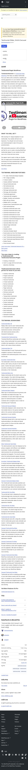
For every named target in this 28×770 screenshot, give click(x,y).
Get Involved (18, 726)
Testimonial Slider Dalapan (7, 390)
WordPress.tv (5, 733)
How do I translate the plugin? (8, 614)
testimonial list (23, 668)
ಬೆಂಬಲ (4, 62)
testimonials (23, 671)
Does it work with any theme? (8, 605)
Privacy (3, 721)
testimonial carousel (22, 665)
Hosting (3, 719)
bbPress (4, 742)
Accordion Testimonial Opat (8, 359)
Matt (3, 740)
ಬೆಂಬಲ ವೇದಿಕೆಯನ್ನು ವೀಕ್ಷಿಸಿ (7, 696)
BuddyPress (5, 745)
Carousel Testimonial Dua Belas (9, 528)
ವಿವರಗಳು (5, 51)
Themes (17, 717)
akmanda (6, 635)
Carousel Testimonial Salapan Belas (10, 481)
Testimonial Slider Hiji (6, 323)
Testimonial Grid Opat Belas (8, 517)
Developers (4, 731)
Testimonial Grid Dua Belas (8, 492)
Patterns (17, 721)
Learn (2, 726)
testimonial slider (16, 671)
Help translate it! (23, 10)
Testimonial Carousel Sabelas (8, 417)
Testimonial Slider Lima (7, 373)
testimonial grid (16, 668)
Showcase (17, 714)
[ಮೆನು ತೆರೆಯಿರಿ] (26, 2)
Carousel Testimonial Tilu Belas (9, 541)
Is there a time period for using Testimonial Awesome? (8, 600)
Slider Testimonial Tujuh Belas (8, 444)
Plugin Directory (5, 6)
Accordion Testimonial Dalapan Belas (10, 461)
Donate (17, 731)
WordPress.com (6, 738)
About (2, 714)
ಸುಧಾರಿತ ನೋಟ (4, 675)
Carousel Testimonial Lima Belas (9, 572)
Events (16, 728)
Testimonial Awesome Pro (7, 591)
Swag (17, 733)
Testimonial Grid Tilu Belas (7, 505)
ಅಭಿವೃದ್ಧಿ (4, 58)
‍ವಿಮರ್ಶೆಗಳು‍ (5, 55)
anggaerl (6, 639)
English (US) (24, 662)
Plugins (16, 719)
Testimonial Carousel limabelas (9, 428)
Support (3, 728)
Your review (4, 685)
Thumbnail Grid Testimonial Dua (9, 337)
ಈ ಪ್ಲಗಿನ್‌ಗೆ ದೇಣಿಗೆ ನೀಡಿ (6, 706)
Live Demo (4, 168)
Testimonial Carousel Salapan (8, 406)
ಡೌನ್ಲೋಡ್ (4, 46)
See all (25, 685)
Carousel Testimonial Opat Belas (9, 555)
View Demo (4, 250)
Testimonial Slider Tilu (6, 348)
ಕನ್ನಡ (6, 751)
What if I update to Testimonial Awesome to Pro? (8, 610)
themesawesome (5, 42)
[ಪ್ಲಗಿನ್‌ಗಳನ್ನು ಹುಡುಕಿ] (15, 14)
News (2, 717)
